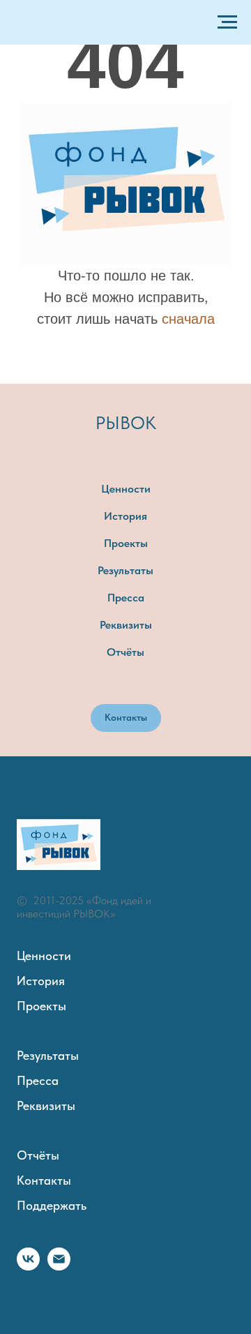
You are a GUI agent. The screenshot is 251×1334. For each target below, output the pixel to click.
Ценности (126, 488)
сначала (188, 319)
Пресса (125, 597)
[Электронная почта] (58, 1267)
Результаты (125, 570)
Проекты (126, 543)
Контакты (44, 1180)
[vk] (28, 1267)
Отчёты (125, 652)
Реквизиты (126, 624)
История (125, 516)
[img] (125, 184)
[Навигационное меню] (227, 22)
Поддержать (51, 1205)
